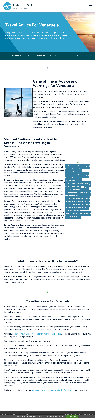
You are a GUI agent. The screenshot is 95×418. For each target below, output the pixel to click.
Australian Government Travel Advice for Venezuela (77, 169)
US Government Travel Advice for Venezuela (77, 206)
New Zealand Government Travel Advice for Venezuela (78, 193)
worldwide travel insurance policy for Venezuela (52, 390)
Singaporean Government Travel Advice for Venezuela (78, 213)
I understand (72, 416)
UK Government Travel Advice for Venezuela (77, 200)
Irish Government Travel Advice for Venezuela (78, 185)
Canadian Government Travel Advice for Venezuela (77, 178)
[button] (90, 6)
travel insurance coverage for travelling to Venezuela (38, 334)
